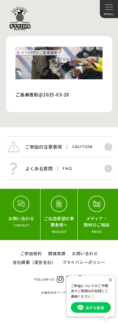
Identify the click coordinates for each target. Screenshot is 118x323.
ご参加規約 (31, 253)
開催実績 (56, 253)
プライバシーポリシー (83, 262)
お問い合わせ (85, 253)
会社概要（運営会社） (34, 262)
